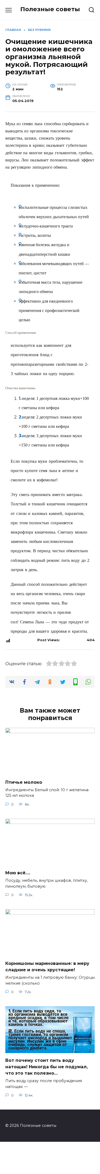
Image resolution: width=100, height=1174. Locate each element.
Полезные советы (50, 9)
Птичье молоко (23, 782)
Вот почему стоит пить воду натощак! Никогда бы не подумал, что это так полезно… (46, 1067)
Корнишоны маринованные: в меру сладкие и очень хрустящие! (47, 966)
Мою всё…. (17, 872)
